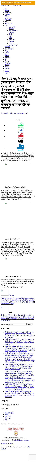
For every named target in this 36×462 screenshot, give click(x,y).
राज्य (6, 25)
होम (6, 9)
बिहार (10, 38)
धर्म (5, 59)
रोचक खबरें (8, 63)
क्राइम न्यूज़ (8, 12)
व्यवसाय (7, 65)
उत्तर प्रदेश (12, 27)
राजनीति (7, 47)
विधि (6, 21)
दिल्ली (10, 34)
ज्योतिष (7, 52)
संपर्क (6, 74)
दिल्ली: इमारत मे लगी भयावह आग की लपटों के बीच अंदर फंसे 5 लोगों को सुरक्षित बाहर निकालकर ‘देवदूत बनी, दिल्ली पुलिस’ (19, 361)
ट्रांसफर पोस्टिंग (7, 15)
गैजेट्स (7, 56)
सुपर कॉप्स (8, 20)
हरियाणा (11, 43)
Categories (4, 404)
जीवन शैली (8, 57)
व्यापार (6, 66)
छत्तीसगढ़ (11, 29)
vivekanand (16, 113)
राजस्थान (11, 41)
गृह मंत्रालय (8, 18)
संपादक (7, 72)
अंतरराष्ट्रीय (8, 23)
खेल (6, 54)
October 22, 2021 (6, 113)
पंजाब (10, 36)
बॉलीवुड (7, 61)
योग (6, 50)
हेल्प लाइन (8, 418)
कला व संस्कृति (9, 48)
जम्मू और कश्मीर (13, 30)
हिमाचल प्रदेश (13, 45)
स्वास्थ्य (7, 68)
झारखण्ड (11, 32)
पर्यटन (6, 70)
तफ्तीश (7, 11)
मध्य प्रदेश (12, 39)
